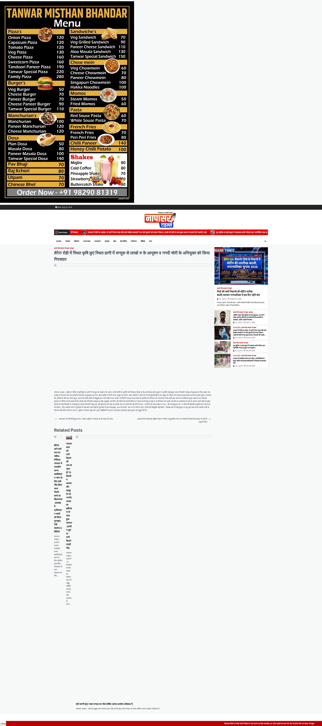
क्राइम (107, 241)
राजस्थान (97, 241)
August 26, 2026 (235, 299)
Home (58, 241)
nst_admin (223, 299)
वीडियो (143, 241)
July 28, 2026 (250, 366)
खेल (114, 241)
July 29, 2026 (250, 337)
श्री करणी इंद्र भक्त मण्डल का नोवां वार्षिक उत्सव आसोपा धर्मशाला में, (104, 704)
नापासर (67, 241)
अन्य (150, 241)
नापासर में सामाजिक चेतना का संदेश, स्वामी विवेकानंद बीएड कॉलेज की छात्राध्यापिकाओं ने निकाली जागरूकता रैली (254, 232)
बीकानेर (76, 241)
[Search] (265, 241)
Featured (236, 327)
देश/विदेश (123, 241)
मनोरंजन (134, 241)
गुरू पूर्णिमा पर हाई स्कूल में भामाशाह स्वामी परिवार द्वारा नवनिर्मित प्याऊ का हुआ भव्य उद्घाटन (171, 232)
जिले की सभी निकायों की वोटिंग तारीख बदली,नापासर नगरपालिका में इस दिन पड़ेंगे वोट (238, 293)
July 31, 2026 (250, 322)
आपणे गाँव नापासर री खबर (61, 248)
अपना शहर (86, 241)
